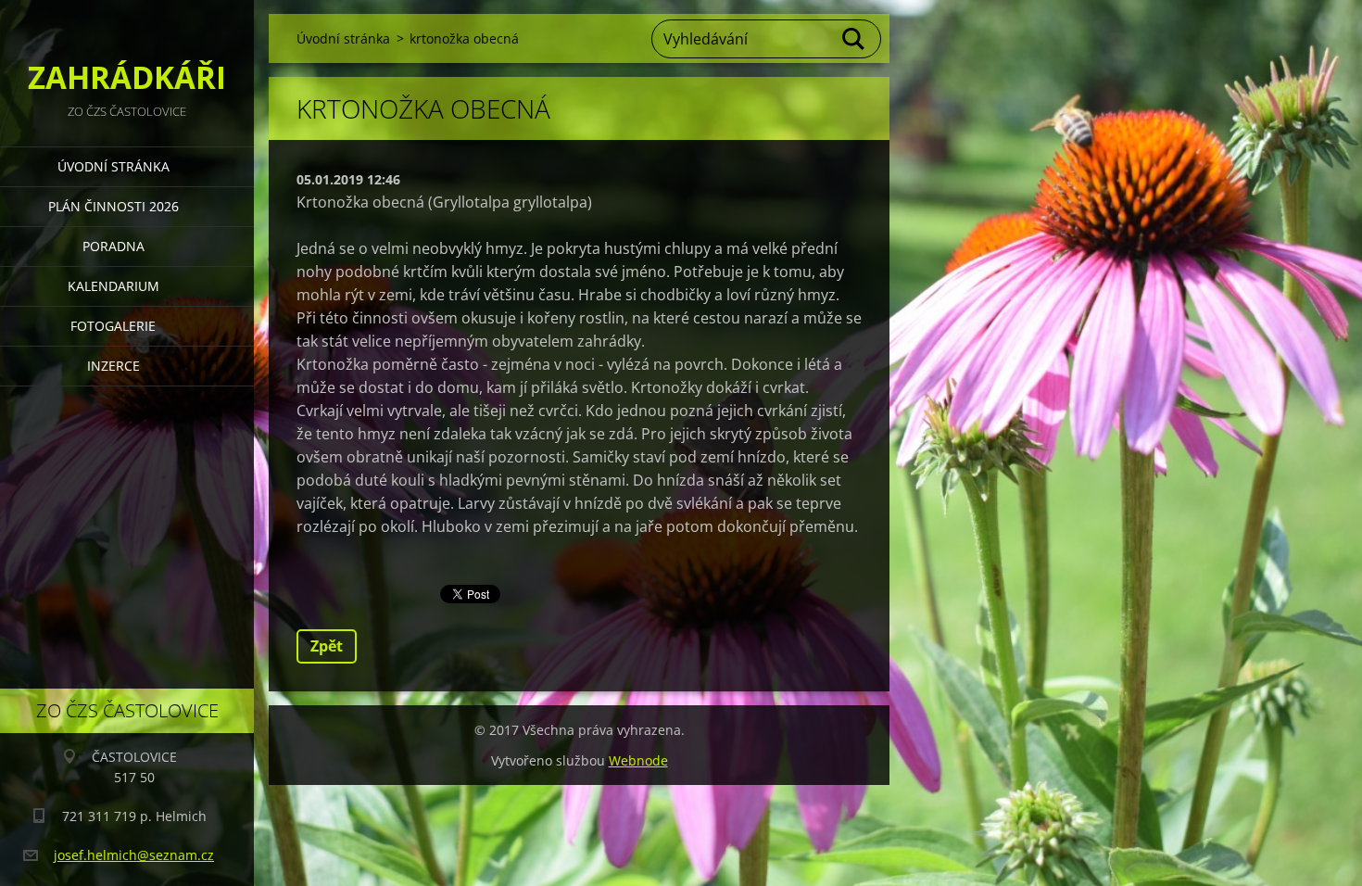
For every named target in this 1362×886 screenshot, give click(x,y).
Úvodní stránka (113, 166)
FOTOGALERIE (113, 326)
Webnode (638, 760)
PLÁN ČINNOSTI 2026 (113, 206)
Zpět (326, 646)
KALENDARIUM (113, 286)
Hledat (854, 39)
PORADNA (113, 246)
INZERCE (113, 365)
